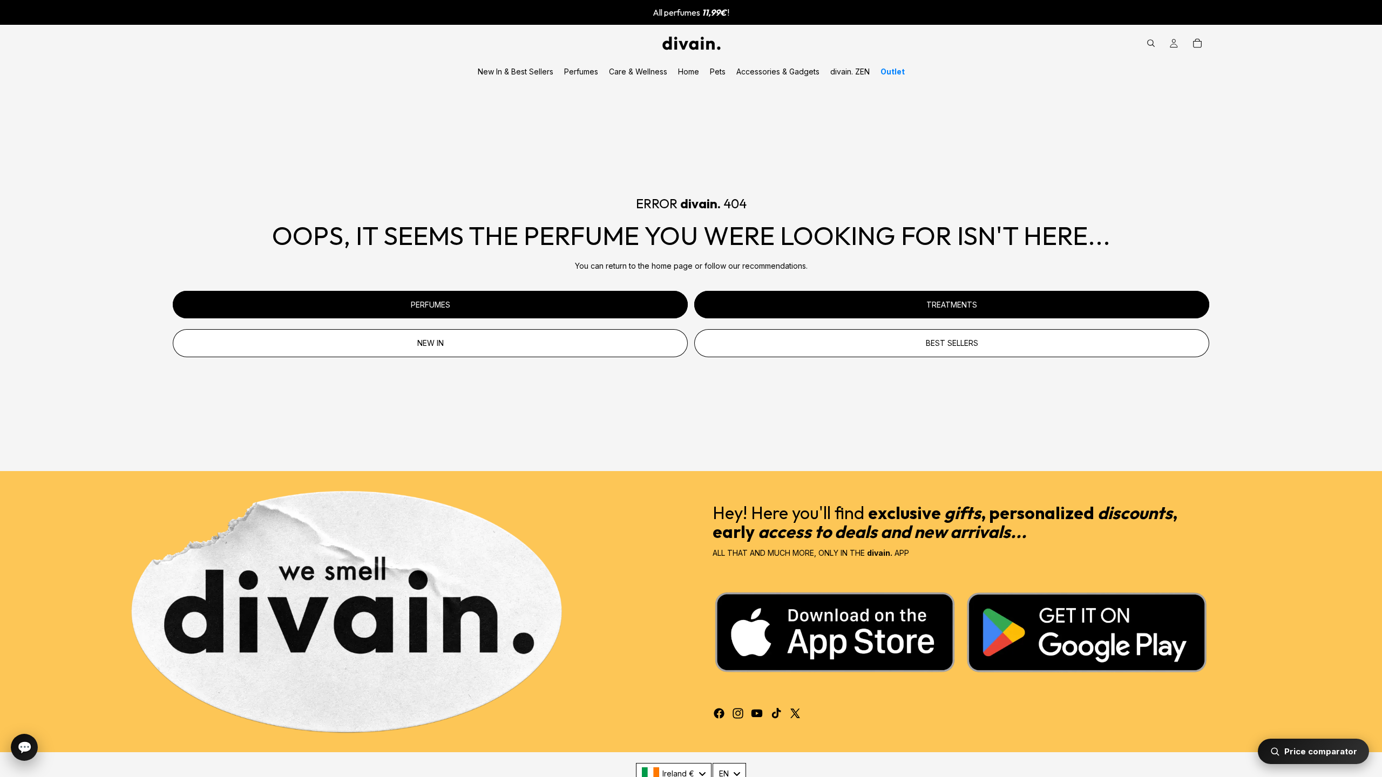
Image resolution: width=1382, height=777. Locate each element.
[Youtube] (756, 713)
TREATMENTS (951, 304)
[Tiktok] (776, 713)
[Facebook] (719, 713)
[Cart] (1197, 43)
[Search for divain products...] (1151, 43)
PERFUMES (430, 304)
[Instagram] (737, 713)
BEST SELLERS (952, 342)
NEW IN (430, 342)
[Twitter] (795, 713)
